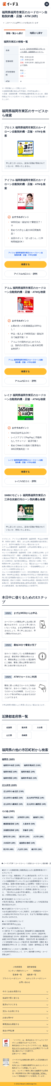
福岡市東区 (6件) (10, 772)
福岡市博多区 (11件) (32, 765)
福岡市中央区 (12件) (11, 765)
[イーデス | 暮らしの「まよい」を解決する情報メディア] (10, 5)
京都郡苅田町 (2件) (11, 830)
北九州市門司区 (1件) (35, 798)
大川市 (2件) (38, 837)
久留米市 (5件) (29, 824)
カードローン (20, 863)
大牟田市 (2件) (9, 843)
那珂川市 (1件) (9, 837)
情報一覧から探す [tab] (14, 33)
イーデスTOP (8, 863)
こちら (18, 924)
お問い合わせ (24, 982)
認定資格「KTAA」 (40, 1073)
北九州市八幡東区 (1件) (13, 804)
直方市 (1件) (24, 837)
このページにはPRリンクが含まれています (21, 23)
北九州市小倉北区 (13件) (13, 791)
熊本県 (24, 727)
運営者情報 (31, 967)
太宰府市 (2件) (23, 817)
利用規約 (37, 971)
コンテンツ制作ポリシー (18, 971)
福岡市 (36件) (8, 759)
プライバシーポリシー (12, 978)
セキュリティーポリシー (36, 978)
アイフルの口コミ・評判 (25, 274)
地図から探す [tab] (36, 33)
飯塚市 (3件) (38, 817)
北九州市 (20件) (9, 785)
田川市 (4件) (8, 849)
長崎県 (24, 735)
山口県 (9, 735)
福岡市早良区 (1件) (29, 778)
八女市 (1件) (22, 849)
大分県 (39, 727)
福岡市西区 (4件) (10, 778)
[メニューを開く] (46, 4)
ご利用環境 (17, 967)
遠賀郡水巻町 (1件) (27, 843)
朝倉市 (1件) (8, 817)
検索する (25, 264)
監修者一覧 (17, 975)
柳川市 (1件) (36, 849)
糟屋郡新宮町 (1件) (11, 824)
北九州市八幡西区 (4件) (36, 804)
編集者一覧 (31, 975)
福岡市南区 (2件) (28, 772)
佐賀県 (9, 727)
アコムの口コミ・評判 (25, 381)
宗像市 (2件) (28, 830)
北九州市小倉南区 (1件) (13, 798)
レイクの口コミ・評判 (25, 481)
